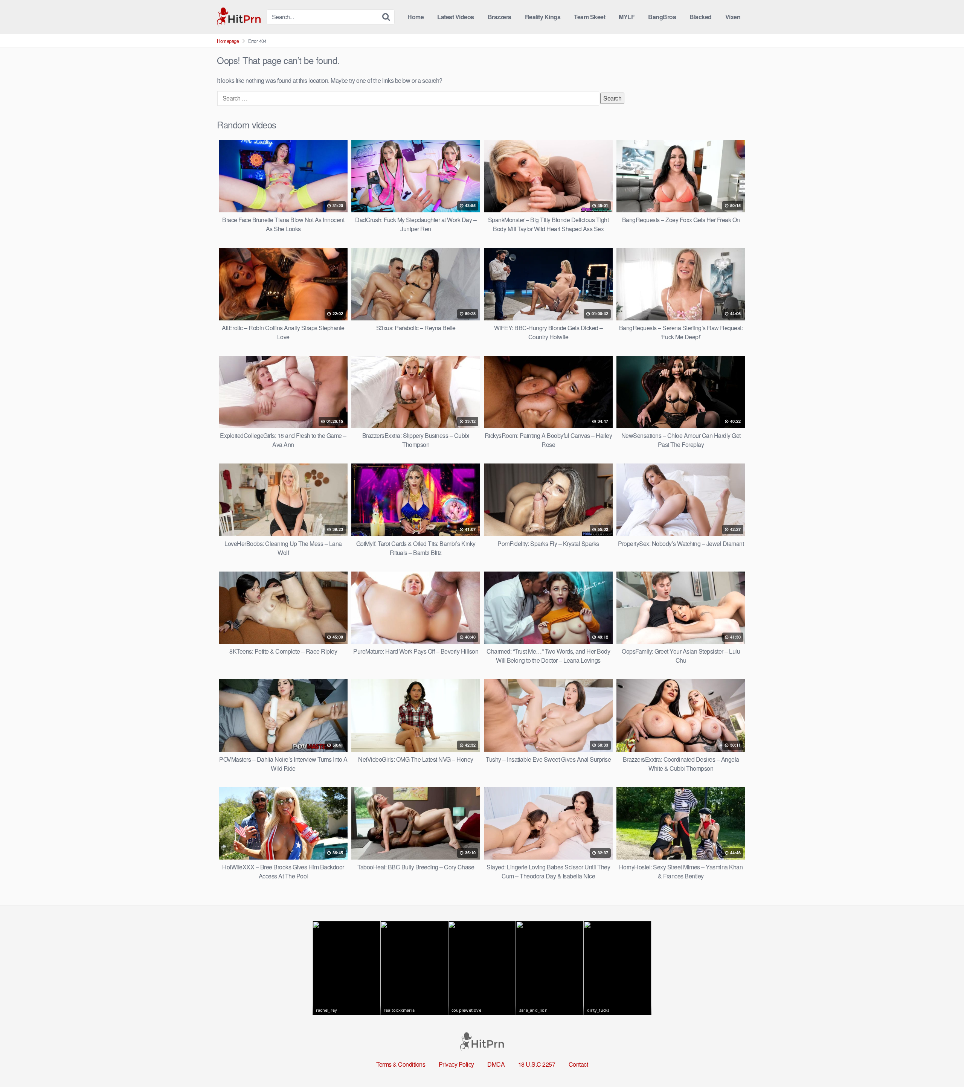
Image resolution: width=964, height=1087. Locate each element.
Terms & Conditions (400, 1064)
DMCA (496, 1064)
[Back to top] (943, 1063)
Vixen (733, 16)
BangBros (662, 16)
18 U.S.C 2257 (536, 1064)
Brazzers (499, 16)
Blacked (700, 16)
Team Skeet (589, 16)
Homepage (228, 40)
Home (415, 16)
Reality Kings (543, 16)
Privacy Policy (456, 1064)
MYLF (627, 16)
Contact (578, 1064)
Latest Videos (455, 16)
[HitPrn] (239, 17)
